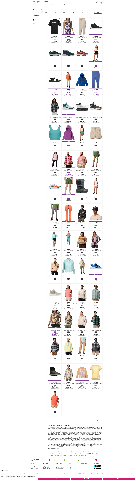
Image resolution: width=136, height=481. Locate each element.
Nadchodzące (83, 466)
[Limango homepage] (36, 1)
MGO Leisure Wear (84, 455)
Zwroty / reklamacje (59, 466)
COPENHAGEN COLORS (90, 449)
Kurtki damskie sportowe (52, 451)
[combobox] (93, 4)
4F (96, 453)
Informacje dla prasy (34, 468)
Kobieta (34, 20)
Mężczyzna (35, 22)
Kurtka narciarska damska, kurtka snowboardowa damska (63, 455)
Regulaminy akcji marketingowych (49, 466)
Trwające (82, 464)
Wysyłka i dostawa (59, 464)
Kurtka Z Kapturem (64, 453)
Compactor (58, 449)
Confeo (62, 449)
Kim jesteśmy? (33, 464)
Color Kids (58, 453)
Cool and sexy (69, 449)
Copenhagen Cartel (81, 449)
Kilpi (85, 453)
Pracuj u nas (33, 467)
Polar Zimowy (60, 451)
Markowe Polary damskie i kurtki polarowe (87, 451)
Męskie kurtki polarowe (52, 453)
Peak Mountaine (71, 453)
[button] (101, 1)
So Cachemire (50, 455)
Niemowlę (70, 466)
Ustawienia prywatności (47, 468)
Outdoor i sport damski (75, 451)
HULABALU (89, 453)
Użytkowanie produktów (60, 467)
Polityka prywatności (46, 467)
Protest (93, 453)
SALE (34, 25)
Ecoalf (79, 455)
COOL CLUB (75, 449)
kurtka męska (61, 446)
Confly (65, 449)
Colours (49, 449)
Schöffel (75, 455)
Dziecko (34, 19)
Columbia (53, 449)
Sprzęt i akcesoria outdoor (79, 453)
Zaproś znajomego (34, 466)
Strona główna (71, 464)
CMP (99, 449)
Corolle (96, 449)
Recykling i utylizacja (59, 468)
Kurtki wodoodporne (66, 451)
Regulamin (45, 464)
